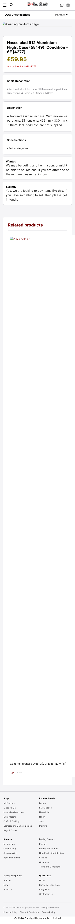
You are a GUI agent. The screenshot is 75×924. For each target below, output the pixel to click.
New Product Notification (51, 853)
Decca (42, 803)
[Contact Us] (61, 5)
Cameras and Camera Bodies (17, 826)
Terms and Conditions (49, 866)
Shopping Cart (10, 853)
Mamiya (43, 826)
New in (6, 885)
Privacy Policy (10, 912)
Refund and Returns (48, 848)
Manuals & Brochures (13, 812)
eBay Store (44, 889)
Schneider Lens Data (49, 885)
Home (42, 880)
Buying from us (47, 839)
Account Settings (11, 857)
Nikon (42, 816)
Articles (7, 880)
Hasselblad (44, 812)
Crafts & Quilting (11, 821)
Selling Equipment (12, 875)
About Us (7, 889)
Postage (43, 844)
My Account (9, 844)
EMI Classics (45, 807)
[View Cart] (68, 5)
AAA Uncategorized (17, 14)
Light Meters (9, 816)
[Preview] (12, 772)
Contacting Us (46, 894)
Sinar (41, 821)
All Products (9, 803)
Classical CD (9, 807)
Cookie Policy (48, 912)
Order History (9, 848)
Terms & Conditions (29, 912)
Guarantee (44, 862)
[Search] (11, 5)
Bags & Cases (10, 830)
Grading (43, 857)
